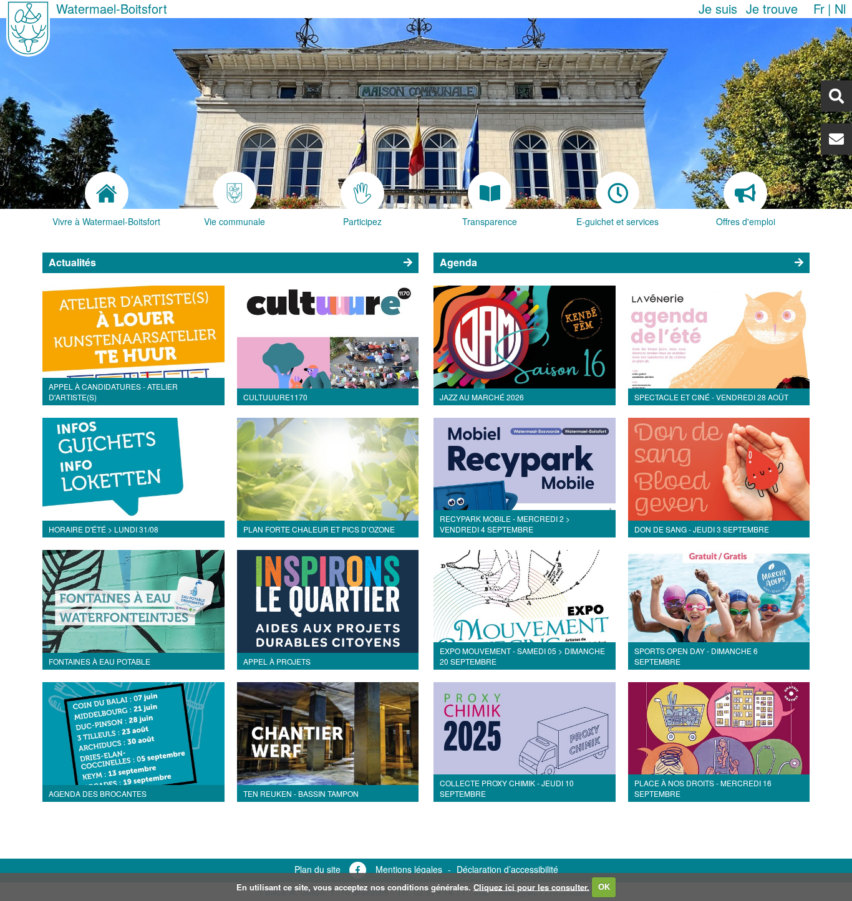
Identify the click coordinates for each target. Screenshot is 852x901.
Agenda (458, 262)
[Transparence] (490, 193)
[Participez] (362, 193)
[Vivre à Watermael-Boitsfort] (106, 193)
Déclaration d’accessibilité (507, 869)
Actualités (72, 262)
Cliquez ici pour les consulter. (531, 886)
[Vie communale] (234, 193)
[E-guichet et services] (618, 193)
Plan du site (317, 869)
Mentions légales (408, 869)
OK (604, 886)
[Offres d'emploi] (746, 193)
